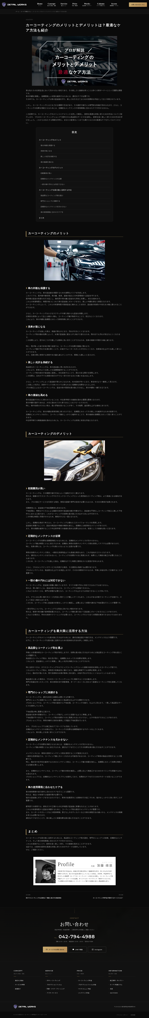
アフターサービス (52, 993)
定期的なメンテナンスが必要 (51, 178)
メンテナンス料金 (83, 993)
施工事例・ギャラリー (117, 980)
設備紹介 (18, 989)
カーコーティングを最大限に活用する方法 (55, 190)
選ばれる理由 (19, 980)
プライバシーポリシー (122, 1015)
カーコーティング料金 (85, 980)
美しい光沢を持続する (49, 156)
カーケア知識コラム (116, 985)
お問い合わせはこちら (138, 5)
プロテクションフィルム (54, 985)
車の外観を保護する (48, 145)
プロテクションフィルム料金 (87, 985)
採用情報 (133, 1015)
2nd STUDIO (114, 993)
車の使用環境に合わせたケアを (52, 212)
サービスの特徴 (20, 985)
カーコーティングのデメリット (51, 167)
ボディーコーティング (53, 980)
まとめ (41, 217)
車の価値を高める (47, 162)
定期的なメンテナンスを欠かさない (53, 206)
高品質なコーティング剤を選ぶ (52, 195)
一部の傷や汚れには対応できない (53, 184)
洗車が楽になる (46, 151)
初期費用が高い (46, 173)
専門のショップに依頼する (50, 201)
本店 (111, 989)
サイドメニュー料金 (84, 989)
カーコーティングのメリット (50, 140)
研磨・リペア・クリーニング (56, 989)
